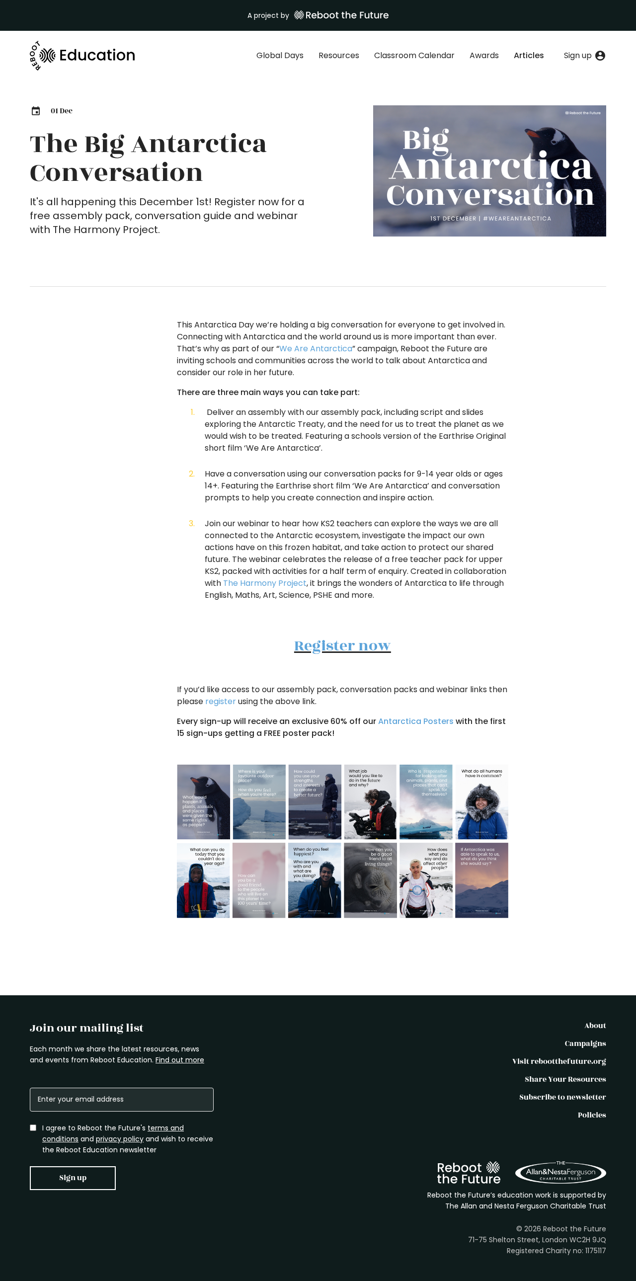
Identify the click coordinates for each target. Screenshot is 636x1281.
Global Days (280, 55)
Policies (592, 1115)
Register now (342, 646)
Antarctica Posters (416, 721)
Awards (484, 55)
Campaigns (585, 1043)
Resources (338, 55)
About (595, 1026)
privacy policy (120, 1139)
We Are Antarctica (315, 348)
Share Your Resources (565, 1079)
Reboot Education (83, 56)
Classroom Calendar (414, 55)
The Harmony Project (264, 583)
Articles (529, 55)
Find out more (180, 1060)
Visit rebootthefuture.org (559, 1061)
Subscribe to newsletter (562, 1097)
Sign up (72, 1178)
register (220, 701)
